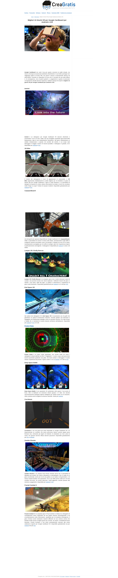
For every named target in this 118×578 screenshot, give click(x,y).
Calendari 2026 (55, 12)
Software (38, 12)
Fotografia (32, 12)
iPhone (49, 12)
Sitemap (67, 576)
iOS (39, 145)
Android (44, 12)
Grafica (26, 12)
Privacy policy (73, 576)
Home (32, 16)
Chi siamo (62, 576)
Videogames (36, 16)
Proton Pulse (29, 326)
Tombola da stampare (66, 12)
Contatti (78, 576)
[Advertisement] (47, 61)
